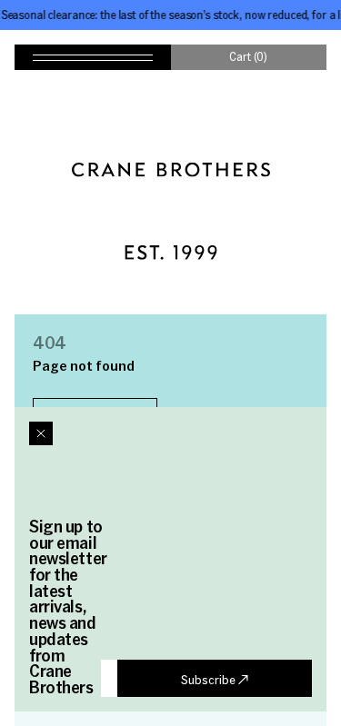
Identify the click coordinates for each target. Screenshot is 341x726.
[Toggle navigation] (93, 57)
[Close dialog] (41, 433)
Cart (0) (248, 56)
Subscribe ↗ (214, 679)
